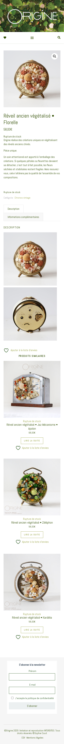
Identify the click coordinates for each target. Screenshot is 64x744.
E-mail (32, 684)
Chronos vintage (22, 197)
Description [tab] (13, 208)
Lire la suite (32, 440)
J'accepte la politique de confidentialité (34, 698)
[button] (54, 56)
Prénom (32, 671)
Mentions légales (34, 737)
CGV (23, 737)
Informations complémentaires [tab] (23, 217)
